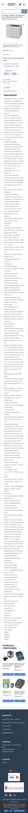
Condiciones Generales (8, 751)
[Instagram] (10, 795)
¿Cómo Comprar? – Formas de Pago (11, 745)
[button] (2, 4)
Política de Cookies (15, 799)
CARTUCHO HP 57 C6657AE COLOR (7, 692)
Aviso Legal (6, 799)
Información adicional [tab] (10, 91)
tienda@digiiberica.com (8, 732)
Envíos (3, 747)
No (11, 810)
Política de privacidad (19, 810)
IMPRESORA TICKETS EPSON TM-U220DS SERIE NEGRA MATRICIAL (19, 665)
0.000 (8, 82)
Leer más (20, 674)
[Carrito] (20, 4)
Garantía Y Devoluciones (8, 749)
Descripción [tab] (7, 87)
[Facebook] (6, 795)
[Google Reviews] (14, 795)
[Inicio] (2, 15)
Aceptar (6, 810)
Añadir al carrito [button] (8, 674)
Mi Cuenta (4, 762)
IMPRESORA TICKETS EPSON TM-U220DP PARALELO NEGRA (19, 693)
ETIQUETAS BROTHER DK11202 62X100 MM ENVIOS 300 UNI (8, 665)
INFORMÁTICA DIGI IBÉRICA (12, 4)
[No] (26, 807)
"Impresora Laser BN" (10, 43)
